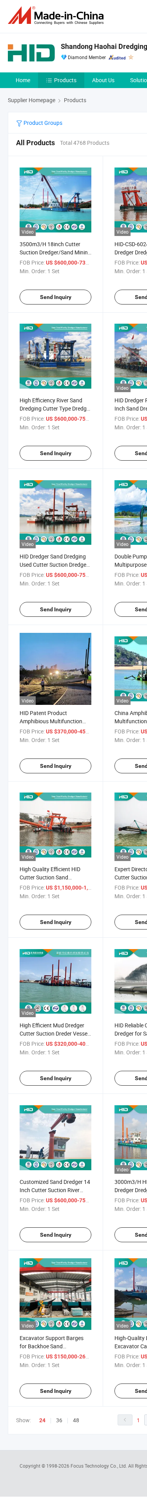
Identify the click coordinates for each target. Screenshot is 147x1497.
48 (76, 1420)
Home (23, 80)
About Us (103, 80)
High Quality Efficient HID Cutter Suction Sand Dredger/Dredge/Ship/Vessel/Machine (66, 877)
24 (42, 1420)
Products (65, 80)
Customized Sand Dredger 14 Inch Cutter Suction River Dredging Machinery (55, 1190)
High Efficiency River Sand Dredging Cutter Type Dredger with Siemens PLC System (55, 408)
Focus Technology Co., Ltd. (99, 1466)
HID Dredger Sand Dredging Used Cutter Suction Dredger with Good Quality (54, 564)
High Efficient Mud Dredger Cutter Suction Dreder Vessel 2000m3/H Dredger (54, 1033)
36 (59, 1420)
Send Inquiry (55, 297)
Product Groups (42, 122)
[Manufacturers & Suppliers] (57, 15)
